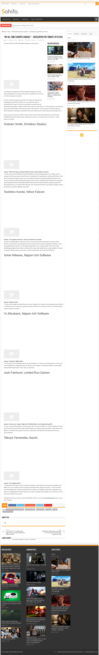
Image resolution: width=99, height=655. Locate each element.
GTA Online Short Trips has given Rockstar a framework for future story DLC (35, 619)
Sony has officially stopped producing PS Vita (16, 100)
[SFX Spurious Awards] (10, 632)
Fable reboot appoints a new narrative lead (54, 75)
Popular (76, 34)
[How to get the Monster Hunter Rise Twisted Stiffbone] (10, 615)
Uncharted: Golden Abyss (24, 106)
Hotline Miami (22, 108)
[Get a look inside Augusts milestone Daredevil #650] (10, 578)
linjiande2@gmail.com (91, 652)
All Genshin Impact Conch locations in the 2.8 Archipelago (60, 589)
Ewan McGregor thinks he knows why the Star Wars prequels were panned (60, 608)
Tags (90, 34)
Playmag (48, 509)
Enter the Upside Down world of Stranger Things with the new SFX (55, 58)
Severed (42, 108)
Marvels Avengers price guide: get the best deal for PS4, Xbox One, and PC (35, 600)
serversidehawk (8, 511)
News (9, 31)
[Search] (97, 3)
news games (40, 509)
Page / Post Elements (33, 3)
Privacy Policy (73, 652)
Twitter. (57, 117)
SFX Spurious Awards (8, 639)
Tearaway (47, 106)
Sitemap (66, 652)
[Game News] (10, 11)
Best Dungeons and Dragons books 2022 (23, 25)
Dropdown (14, 3)
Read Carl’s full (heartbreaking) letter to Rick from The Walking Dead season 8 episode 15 (36, 639)
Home (5, 31)
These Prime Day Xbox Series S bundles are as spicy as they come (11, 603)
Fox (6, 40)
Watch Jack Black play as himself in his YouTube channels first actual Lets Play (51, 532)
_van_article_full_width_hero (15, 509)
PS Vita (55, 509)
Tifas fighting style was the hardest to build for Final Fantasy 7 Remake (60, 628)
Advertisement (5, 3)
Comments (84, 34)
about (69, 37)
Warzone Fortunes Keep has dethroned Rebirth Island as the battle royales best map (10, 566)
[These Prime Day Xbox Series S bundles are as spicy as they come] (10, 595)
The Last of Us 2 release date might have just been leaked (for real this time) (15, 532)
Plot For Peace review (33, 582)
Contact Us (81, 652)
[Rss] (85, 4)
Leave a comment (31, 40)
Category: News (30, 509)
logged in (21, 539)
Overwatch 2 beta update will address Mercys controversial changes (54, 94)
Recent (70, 34)
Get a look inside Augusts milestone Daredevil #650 (9, 585)
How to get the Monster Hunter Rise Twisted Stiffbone (11, 622)
